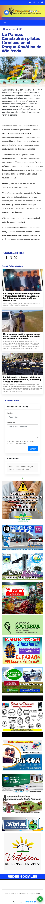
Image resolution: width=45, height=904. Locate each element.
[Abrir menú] (5, 23)
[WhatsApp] (34, 2)
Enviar (33, 449)
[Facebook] (38, 2)
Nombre (10, 413)
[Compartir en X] (11, 257)
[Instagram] (42, 2)
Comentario (11, 423)
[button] (30, 2)
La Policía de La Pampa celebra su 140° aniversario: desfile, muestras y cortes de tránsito (22, 379)
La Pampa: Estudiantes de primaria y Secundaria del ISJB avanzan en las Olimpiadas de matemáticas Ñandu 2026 (21, 297)
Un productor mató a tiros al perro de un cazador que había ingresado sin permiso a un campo (21, 336)
